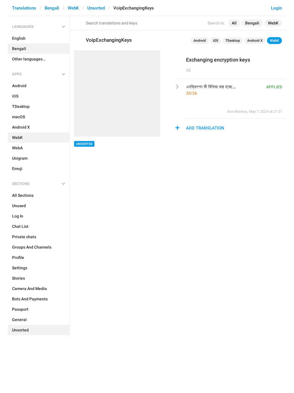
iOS (215, 41)
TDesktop (232, 41)
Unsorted (96, 8)
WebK (73, 8)
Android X (255, 41)
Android (200, 41)
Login (276, 8)
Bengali (52, 8)
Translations (24, 8)
